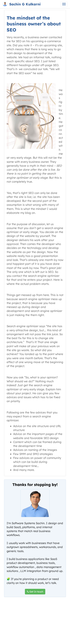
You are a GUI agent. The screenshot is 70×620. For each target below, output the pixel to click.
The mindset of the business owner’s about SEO (34, 24)
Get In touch (36, 591)
